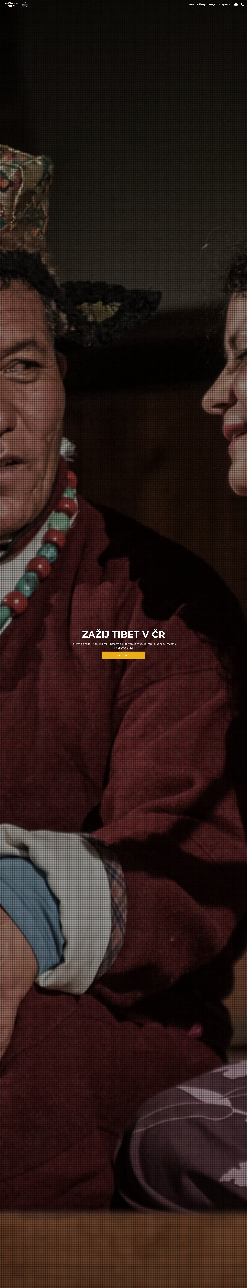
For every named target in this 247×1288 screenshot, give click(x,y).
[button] (224, 4)
